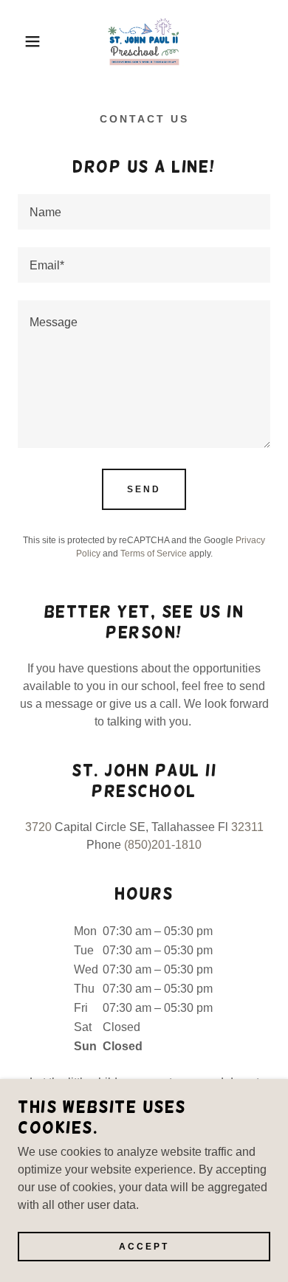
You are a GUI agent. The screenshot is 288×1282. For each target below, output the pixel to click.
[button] (22, 41)
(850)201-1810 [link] (163, 844)
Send (144, 489)
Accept (144, 1246)
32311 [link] (247, 827)
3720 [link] (38, 827)
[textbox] (144, 212)
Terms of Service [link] (153, 553)
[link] (143, 41)
